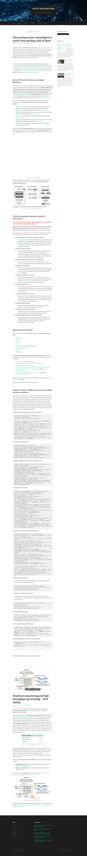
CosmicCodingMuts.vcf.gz (22, 374)
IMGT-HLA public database (22, 765)
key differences (27, 280)
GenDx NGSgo (44, 805)
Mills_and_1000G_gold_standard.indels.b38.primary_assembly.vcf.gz (32, 367)
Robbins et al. (39, 97)
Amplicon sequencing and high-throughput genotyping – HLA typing (31, 699)
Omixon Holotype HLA (35, 805)
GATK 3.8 (18, 346)
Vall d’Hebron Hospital (26, 70)
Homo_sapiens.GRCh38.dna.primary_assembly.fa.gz (28, 363)
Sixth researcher (43, 9)
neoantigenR (19, 116)
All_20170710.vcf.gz (21, 370)
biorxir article (19, 117)
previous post (19, 709)
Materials (39, 23)
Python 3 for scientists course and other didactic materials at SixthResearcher (69, 74)
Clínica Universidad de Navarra (40, 67)
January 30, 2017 (17, 705)
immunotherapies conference (44, 47)
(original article (38, 121)
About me (26, 23)
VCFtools (18, 342)
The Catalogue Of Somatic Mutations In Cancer (27, 372)
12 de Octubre (45, 70)
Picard (17, 344)
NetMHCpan (19, 352)
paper (24, 241)
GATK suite (35, 277)
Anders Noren (68, 850)
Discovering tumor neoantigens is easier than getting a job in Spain (32, 39)
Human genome (20, 361)
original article (45, 110)
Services (20, 23)
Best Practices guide (29, 181)
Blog (45, 23)
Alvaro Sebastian (27, 43)
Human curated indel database (23, 365)
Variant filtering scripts (21, 348)
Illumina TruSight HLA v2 (22, 805)
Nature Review (25, 94)
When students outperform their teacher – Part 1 (43, 829)
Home (14, 23)
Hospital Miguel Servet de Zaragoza (21, 67)
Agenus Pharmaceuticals (32, 72)
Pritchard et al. (47, 97)
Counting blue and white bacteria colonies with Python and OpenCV (42, 837)
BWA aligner (19, 338)
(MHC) (25, 716)
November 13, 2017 (17, 43)
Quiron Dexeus (36, 70)
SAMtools (18, 340)
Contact (33, 23)
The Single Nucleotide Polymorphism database (27, 369)
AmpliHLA (18, 350)
